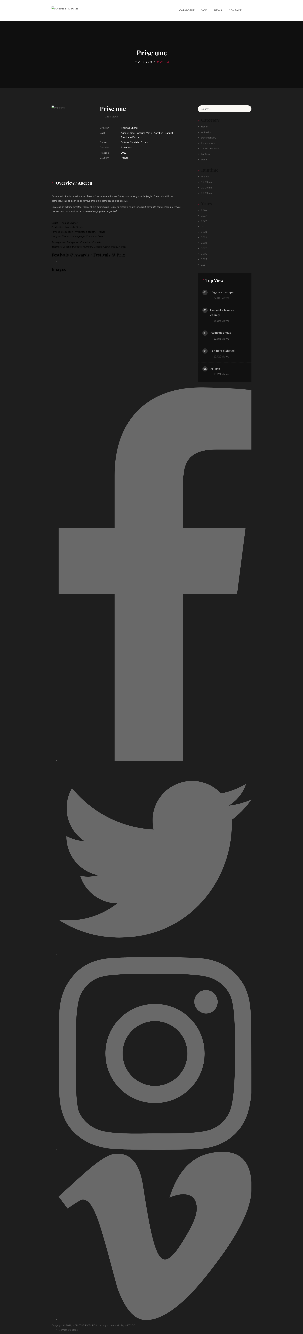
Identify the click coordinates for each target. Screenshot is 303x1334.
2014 (204, 264)
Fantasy (205, 154)
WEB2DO (130, 1325)
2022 (123, 152)
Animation (206, 132)
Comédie (135, 142)
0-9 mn (125, 142)
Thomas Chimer (129, 128)
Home (137, 62)
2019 (204, 237)
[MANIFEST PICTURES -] (66, 8)
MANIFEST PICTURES (85, 1325)
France (124, 158)
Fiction (144, 142)
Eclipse (215, 368)
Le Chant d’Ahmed (222, 351)
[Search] (246, 108)
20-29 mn (206, 187)
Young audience (210, 148)
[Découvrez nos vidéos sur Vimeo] (155, 1319)
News (218, 10)
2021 (204, 226)
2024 (204, 210)
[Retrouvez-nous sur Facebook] (155, 760)
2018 (204, 243)
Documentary (208, 137)
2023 (204, 215)
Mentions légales (68, 1330)
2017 (204, 248)
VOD (204, 10)
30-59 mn (206, 193)
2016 (204, 254)
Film (149, 62)
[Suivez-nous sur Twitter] (155, 955)
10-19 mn (206, 182)
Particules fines (220, 333)
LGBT (204, 159)
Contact (235, 10)
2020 (204, 232)
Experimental (208, 143)
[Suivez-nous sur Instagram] (155, 1149)
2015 (204, 259)
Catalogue (186, 10)
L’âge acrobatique (222, 292)
